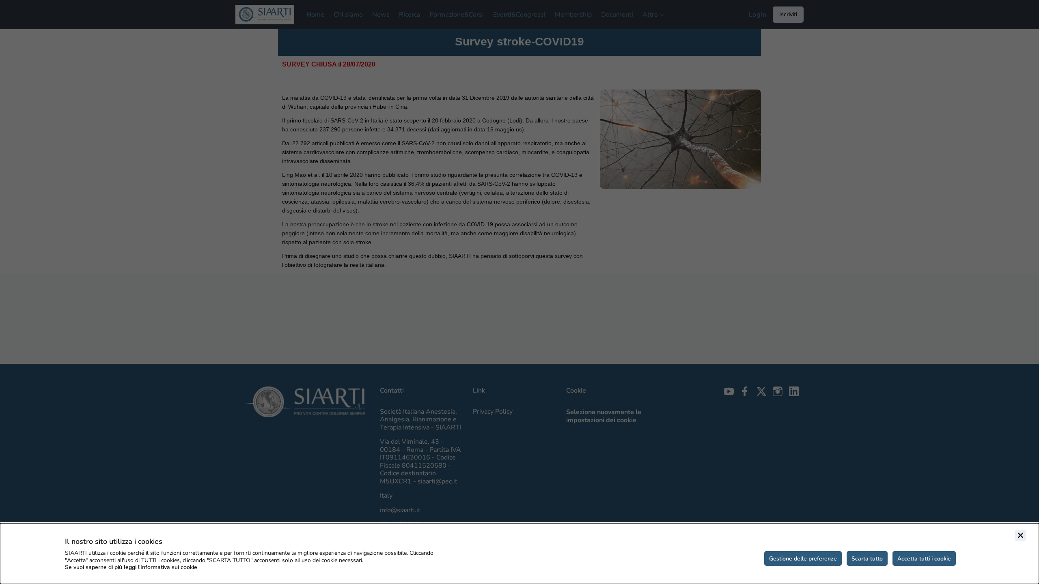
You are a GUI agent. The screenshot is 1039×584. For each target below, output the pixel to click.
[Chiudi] (1020, 535)
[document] (519, 553)
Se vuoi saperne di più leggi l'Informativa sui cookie (131, 567)
